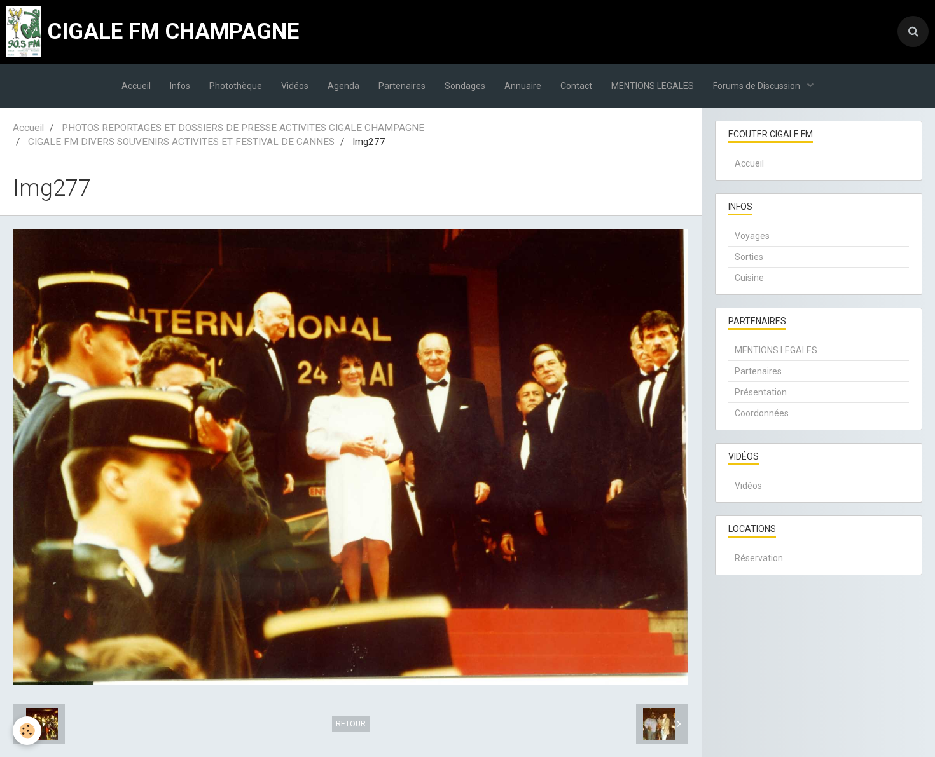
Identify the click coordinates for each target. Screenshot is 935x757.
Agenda (343, 86)
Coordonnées (762, 413)
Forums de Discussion (757, 86)
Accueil (136, 86)
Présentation (761, 392)
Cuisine (749, 278)
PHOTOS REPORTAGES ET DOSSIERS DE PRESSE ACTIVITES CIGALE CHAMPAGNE (243, 127)
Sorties (749, 257)
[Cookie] (27, 730)
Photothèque (235, 86)
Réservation (759, 558)
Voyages (752, 236)
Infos (180, 86)
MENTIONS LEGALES (652, 86)
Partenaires (402, 86)
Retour (351, 723)
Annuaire (522, 86)
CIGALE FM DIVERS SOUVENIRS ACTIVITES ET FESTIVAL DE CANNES (181, 141)
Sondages (465, 86)
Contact (576, 86)
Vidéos (294, 86)
